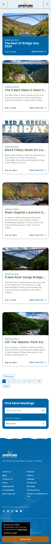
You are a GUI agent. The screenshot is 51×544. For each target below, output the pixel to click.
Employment (8, 486)
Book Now (25, 539)
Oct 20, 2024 (11, 235)
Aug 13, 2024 (11, 362)
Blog (4, 475)
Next (6, 386)
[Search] (43, 410)
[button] (46, 4)
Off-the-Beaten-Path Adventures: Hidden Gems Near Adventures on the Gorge (25, 342)
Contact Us (7, 479)
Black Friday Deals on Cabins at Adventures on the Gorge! (25, 150)
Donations (32, 483)
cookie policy (22, 529)
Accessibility (8, 490)
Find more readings (19, 403)
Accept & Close (10, 533)
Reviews (30, 472)
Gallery (30, 475)
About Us (6, 472)
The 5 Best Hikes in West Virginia (25, 90)
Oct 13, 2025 (10, 52)
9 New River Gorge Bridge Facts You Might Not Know (25, 277)
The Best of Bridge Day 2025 (22, 45)
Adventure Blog (12, 40)
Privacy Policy (33, 490)
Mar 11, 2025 (10, 108)
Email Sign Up (8, 494)
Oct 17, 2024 (10, 300)
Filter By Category (13, 418)
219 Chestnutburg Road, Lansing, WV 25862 (22, 461)
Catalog (30, 479)
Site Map (31, 486)
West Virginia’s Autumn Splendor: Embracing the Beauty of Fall (25, 212)
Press (5, 483)
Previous (8, 376)
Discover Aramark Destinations (16, 507)
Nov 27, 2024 (11, 170)
